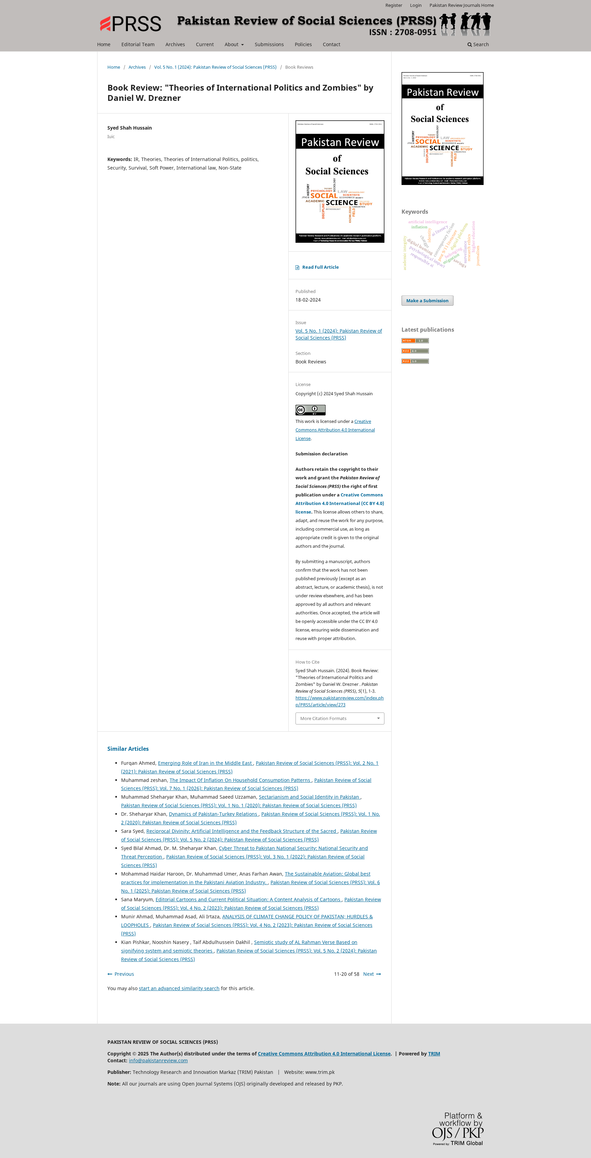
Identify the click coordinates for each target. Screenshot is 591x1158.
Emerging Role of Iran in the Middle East (205, 763)
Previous (124, 974)
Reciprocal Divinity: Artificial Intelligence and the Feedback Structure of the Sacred (242, 831)
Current (205, 44)
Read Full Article (320, 267)
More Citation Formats (323, 718)
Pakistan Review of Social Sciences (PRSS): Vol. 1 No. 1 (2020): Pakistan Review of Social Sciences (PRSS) (239, 805)
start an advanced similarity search (179, 988)
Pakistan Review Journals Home (462, 5)
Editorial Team (138, 44)
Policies (303, 44)
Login (416, 5)
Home (103, 44)
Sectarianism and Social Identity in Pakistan (309, 797)
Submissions (269, 44)
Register (393, 5)
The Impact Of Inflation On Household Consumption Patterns (241, 780)
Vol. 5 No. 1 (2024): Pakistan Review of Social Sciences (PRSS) (215, 67)
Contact (331, 44)
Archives (175, 44)
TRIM (434, 1053)
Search (480, 44)
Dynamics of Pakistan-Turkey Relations (214, 814)
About (232, 44)
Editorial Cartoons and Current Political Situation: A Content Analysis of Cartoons (249, 899)
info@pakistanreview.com (158, 1060)
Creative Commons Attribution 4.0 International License (335, 429)
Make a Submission (427, 300)
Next (368, 974)
